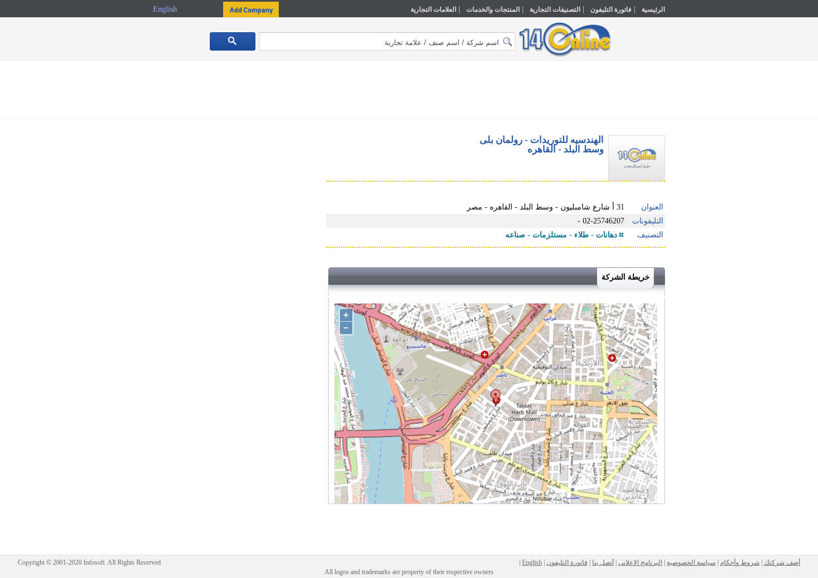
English (166, 9)
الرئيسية (653, 9)
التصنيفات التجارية (555, 9)
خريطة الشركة (626, 277)
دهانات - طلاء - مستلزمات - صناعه (561, 235)
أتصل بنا (603, 562)
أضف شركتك (782, 562)
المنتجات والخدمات (493, 9)
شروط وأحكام (740, 562)
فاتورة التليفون (611, 9)
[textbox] (387, 41)
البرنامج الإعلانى (640, 562)
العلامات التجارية (433, 9)
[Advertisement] (713, 237)
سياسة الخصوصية (691, 562)
